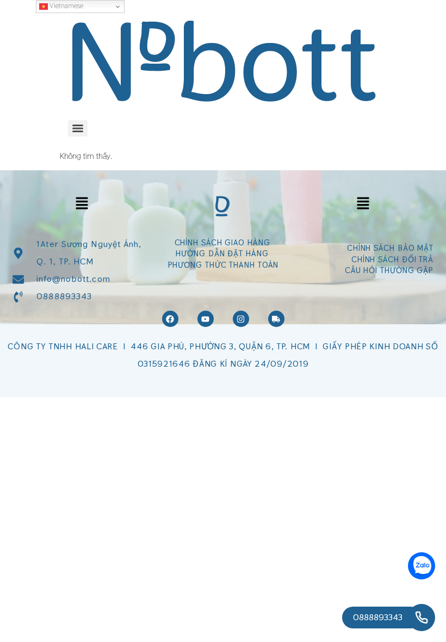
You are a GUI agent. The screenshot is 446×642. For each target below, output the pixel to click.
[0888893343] (421, 617)
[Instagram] (241, 319)
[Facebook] (170, 319)
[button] (81, 203)
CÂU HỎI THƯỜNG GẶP (389, 270)
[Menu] (78, 128)
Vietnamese (65, 5)
